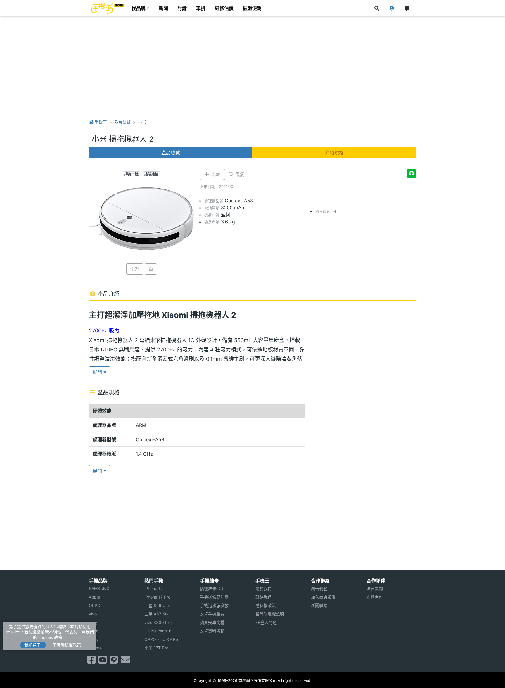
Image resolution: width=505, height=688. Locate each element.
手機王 (100, 122)
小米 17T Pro (156, 647)
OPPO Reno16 (158, 630)
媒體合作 (374, 596)
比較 (215, 174)
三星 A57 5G (156, 613)
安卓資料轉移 (212, 630)
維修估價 (224, 8)
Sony (93, 639)
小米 (142, 122)
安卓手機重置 (212, 613)
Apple (94, 596)
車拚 (200, 8)
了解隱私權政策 (66, 644)
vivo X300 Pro (158, 622)
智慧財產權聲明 (269, 613)
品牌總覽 (122, 122)
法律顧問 (374, 588)
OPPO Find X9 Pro (161, 639)
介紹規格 (334, 153)
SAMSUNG (99, 588)
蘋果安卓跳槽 (212, 622)
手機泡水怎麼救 (214, 605)
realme (95, 647)
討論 (182, 8)
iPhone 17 (153, 588)
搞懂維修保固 (212, 588)
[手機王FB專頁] (91, 661)
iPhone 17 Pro (157, 596)
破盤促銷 (252, 8)
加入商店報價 (323, 596)
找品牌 (139, 8)
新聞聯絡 (319, 605)
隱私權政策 (265, 605)
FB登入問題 (266, 622)
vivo (93, 613)
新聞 (163, 8)
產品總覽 (170, 153)
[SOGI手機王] (107, 8)
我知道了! (33, 644)
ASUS (94, 630)
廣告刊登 (319, 588)
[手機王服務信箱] (125, 661)
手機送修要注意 (214, 596)
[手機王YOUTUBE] (102, 661)
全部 (134, 269)
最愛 (239, 174)
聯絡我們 (263, 596)
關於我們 (263, 588)
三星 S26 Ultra (158, 605)
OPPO (95, 605)
